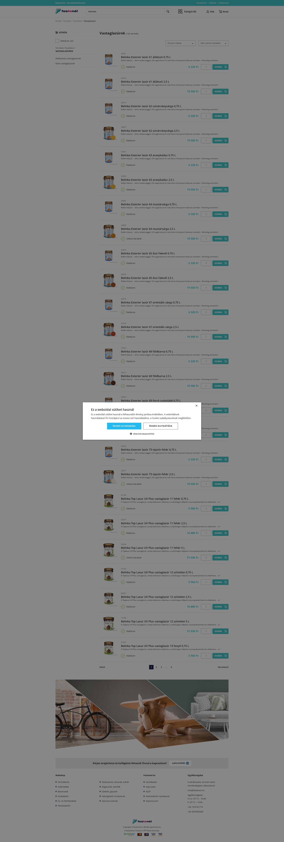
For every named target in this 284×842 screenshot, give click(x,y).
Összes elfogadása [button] (124, 426)
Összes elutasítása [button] (160, 426)
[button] (142, 433)
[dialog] (142, 421)
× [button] (196, 406)
